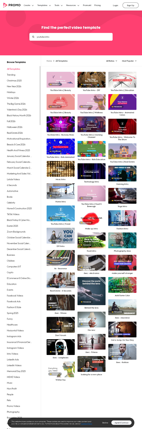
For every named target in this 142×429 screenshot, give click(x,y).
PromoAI (87, 5)
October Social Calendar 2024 (19, 237)
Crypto (10, 272)
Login (115, 5)
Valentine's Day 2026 (17, 109)
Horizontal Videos (15, 330)
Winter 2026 (13, 98)
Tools (57, 5)
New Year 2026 (14, 86)
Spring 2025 (12, 313)
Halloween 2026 (14, 127)
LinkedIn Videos (14, 365)
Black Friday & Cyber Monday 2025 (19, 220)
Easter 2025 (12, 225)
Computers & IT (14, 266)
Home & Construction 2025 (19, 208)
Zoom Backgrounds (16, 231)
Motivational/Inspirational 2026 (19, 138)
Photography (13, 411)
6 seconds (12, 185)
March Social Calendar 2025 (19, 167)
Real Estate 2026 (15, 132)
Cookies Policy (86, 424)
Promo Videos (13, 406)
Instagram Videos (15, 348)
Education (12, 284)
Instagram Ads (14, 336)
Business (11, 255)
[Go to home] (13, 5)
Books (9, 196)
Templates (42, 5)
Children (11, 260)
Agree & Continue (121, 423)
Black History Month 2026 (19, 115)
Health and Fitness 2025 (18, 150)
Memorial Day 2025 (16, 371)
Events (10, 289)
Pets (9, 400)
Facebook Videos (15, 295)
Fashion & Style (14, 307)
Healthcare (12, 324)
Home (49, 61)
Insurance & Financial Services (19, 342)
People (10, 394)
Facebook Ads (14, 301)
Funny (10, 318)
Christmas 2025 (14, 80)
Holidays (11, 92)
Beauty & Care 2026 (16, 144)
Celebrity (11, 202)
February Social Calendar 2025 (19, 162)
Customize (91, 294)
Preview (60, 77)
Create (27, 5)
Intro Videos (12, 353)
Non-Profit (12, 388)
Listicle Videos (13, 179)
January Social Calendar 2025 (19, 156)
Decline (105, 423)
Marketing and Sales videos (19, 173)
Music (9, 382)
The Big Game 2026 (16, 103)
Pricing (97, 5)
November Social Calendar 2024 (19, 243)
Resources (71, 5)
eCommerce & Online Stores (19, 278)
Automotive (12, 191)
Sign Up (130, 5)
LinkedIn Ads (13, 359)
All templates (13, 69)
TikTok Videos (13, 214)
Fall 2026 (11, 121)
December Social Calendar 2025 (19, 249)
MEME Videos (13, 377)
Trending (11, 74)
